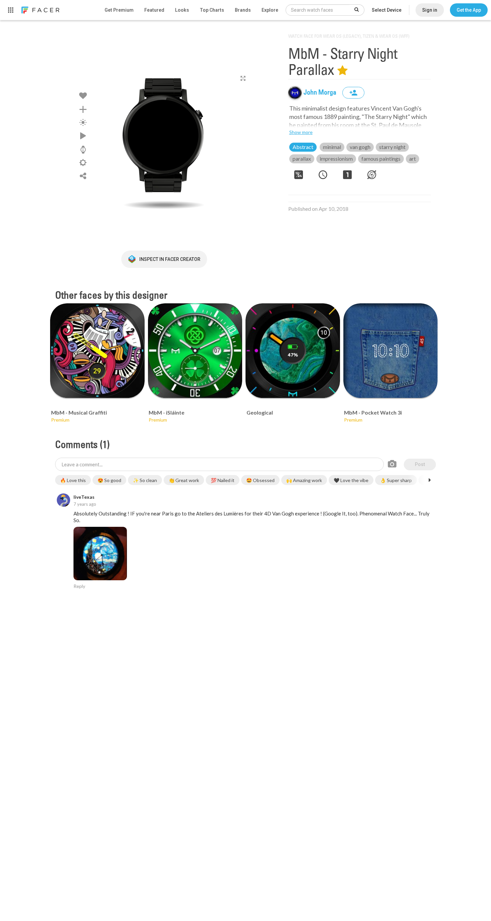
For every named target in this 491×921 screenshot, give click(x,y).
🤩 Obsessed (260, 480)
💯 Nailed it (222, 480)
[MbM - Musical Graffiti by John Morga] (97, 350)
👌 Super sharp (396, 480)
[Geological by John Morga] (293, 350)
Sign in (429, 10)
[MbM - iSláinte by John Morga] (195, 350)
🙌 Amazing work (304, 480)
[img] (295, 93)
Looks (182, 10)
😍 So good (109, 480)
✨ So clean (145, 480)
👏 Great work (184, 480)
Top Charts (212, 10)
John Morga (321, 93)
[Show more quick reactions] (430, 480)
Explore (270, 10)
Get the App (469, 10)
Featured (154, 10)
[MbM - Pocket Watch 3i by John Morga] (390, 350)
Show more (301, 132)
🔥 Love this (73, 480)
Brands (243, 10)
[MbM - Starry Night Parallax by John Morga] (164, 139)
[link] (40, 10)
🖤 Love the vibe (351, 480)
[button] (469, 10)
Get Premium (119, 10)
